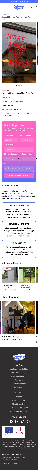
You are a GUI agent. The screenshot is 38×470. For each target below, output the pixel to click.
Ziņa (5, 163)
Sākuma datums (10, 154)
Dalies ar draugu (11, 185)
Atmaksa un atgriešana (19, 411)
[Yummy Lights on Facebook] (10, 422)
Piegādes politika (19, 404)
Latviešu (6, 454)
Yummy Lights (7, 97)
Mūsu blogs (19, 387)
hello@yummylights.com (17, 196)
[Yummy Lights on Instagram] (16, 422)
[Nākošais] (33, 1)
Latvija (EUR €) (18, 454)
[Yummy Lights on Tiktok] (22, 422)
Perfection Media (12, 463)
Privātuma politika (19, 400)
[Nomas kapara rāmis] (10, 275)
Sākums (4, 15)
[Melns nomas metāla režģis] (27, 275)
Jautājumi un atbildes (19, 369)
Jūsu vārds (8, 135)
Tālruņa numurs (26, 135)
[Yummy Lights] (19, 7)
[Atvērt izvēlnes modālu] (3, 7)
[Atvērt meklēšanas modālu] (31, 7)
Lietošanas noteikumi (19, 408)
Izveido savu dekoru (19, 373)
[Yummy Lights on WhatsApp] (27, 422)
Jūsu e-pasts (9, 145)
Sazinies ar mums (19, 384)
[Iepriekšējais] (5, 1)
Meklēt (19, 397)
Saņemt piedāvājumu (19, 376)
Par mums (19, 380)
